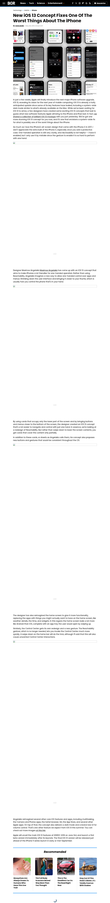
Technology (17, 10)
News (23, 3)
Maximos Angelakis (48, 270)
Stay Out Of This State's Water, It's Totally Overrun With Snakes (87, 882)
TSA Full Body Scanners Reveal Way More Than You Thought (43, 881)
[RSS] (90, 3)
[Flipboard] (83, 3)
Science (41, 3)
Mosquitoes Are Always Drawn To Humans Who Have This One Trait (21, 883)
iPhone (34, 10)
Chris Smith (19, 26)
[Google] (86, 3)
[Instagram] (79, 3)
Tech (31, 3)
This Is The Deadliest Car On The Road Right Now (65, 881)
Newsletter (101, 3)
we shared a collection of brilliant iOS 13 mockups (55, 115)
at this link (40, 830)
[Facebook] (73, 3)
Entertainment (55, 3)
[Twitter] (76, 3)
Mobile (26, 10)
